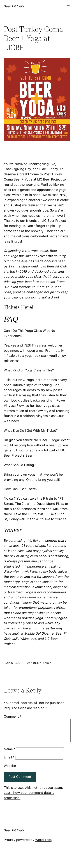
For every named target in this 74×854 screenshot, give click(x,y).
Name (9, 749)
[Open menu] (68, 6)
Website (10, 766)
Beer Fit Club (14, 6)
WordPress (43, 840)
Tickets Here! (18, 307)
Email (9, 757)
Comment (12, 716)
